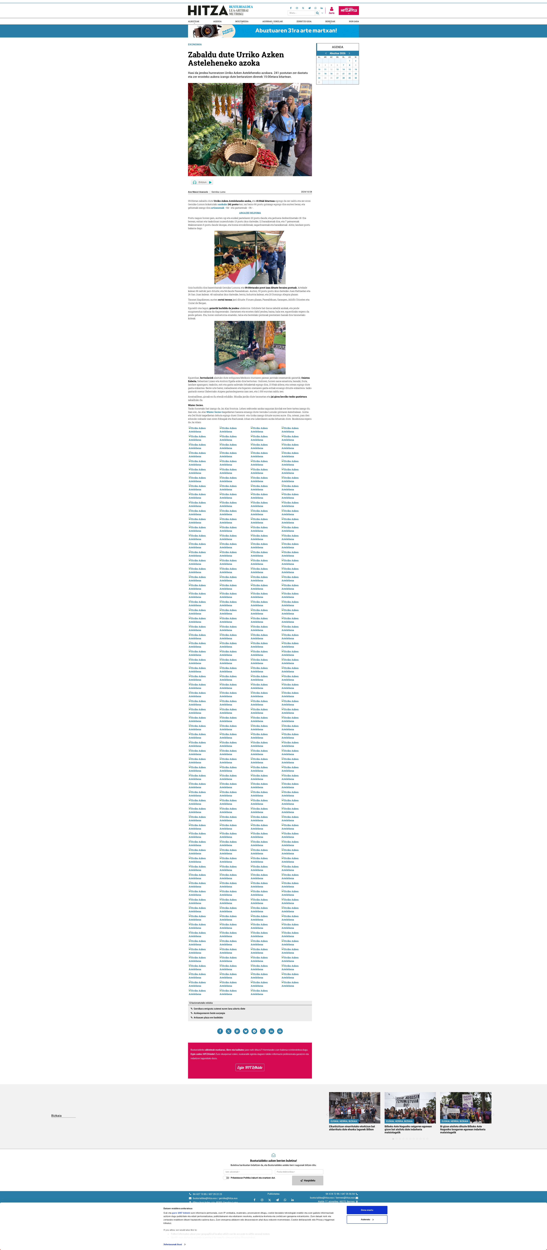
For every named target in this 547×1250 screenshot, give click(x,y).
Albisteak (193, 21)
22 (350, 74)
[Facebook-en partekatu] (220, 1031)
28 (311, 192)
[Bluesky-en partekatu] (246, 1031)
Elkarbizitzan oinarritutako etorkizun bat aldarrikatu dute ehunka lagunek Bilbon (352, 1128)
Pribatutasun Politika (241, 1178)
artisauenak (217, 207)
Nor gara (354, 21)
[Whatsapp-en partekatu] (263, 1031)
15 (350, 69)
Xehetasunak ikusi (173, 1244)
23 (356, 74)
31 (345, 61)
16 (356, 69)
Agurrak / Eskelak (272, 21)
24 (319, 78)
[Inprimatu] (280, 1031)
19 (331, 74)
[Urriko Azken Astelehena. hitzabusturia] (203, 429)
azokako (222, 204)
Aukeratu (365, 1219)
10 (308, 192)
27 (321, 61)
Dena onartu (367, 1210)
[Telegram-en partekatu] (254, 1031)
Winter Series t (214, 411)
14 (344, 69)
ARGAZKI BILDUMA (250, 212)
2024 (303, 192)
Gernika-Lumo (218, 192)
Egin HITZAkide (250, 1067)
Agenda (217, 21)
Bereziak (330, 21)
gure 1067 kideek (181, 1213)
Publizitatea (273, 1194)
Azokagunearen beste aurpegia (209, 1013)
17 (319, 74)
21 (344, 74)
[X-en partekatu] (228, 1031)
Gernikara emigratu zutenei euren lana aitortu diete (219, 1008)
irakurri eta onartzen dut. (253, 1178)
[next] (349, 53)
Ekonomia (195, 44)
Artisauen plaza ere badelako (208, 1017)
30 (339, 61)
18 (325, 74)
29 (333, 61)
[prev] (326, 53)
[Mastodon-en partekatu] (237, 1031)
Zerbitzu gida (304, 21)
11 (325, 69)
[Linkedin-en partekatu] (271, 1031)
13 (337, 69)
